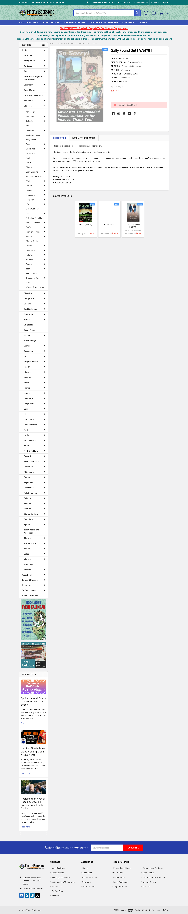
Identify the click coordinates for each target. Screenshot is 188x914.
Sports (29, 264)
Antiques (28, 66)
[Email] (118, 113)
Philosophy (29, 472)
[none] (80, 85)
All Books (28, 55)
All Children (30, 112)
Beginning (30, 130)
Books (24, 50)
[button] (33, 619)
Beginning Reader (33, 135)
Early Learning (32, 171)
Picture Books (32, 241)
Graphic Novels (31, 361)
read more (25, 723)
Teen (28, 268)
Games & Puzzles (30, 580)
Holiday (29, 190)
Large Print (29, 403)
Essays (27, 319)
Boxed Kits (30, 153)
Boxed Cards (30, 90)
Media (26, 435)
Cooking (29, 158)
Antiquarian (29, 60)
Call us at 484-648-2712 (33, 888)
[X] (37, 895)
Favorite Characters (34, 176)
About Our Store (27, 22)
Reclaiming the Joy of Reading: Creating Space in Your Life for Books (33, 803)
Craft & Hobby (30, 309)
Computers (29, 298)
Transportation (32, 278)
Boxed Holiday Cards (33, 95)
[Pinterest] (134, 113)
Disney (29, 167)
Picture (29, 236)
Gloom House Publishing (153, 868)
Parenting (28, 456)
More (142, 22)
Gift (25, 356)
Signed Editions (31, 514)
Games (27, 345)
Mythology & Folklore (34, 218)
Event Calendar (51, 22)
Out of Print (118, 872)
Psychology (29, 482)
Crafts (28, 162)
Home (26, 382)
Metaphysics (30, 440)
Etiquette (28, 324)
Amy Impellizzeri (120, 886)
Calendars (26, 585)
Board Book (31, 148)
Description (59, 138)
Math (28, 213)
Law (26, 409)
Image (27, 393)
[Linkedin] (129, 113)
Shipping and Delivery (75, 22)
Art (25, 71)
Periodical (28, 466)
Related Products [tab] (62, 195)
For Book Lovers (29, 590)
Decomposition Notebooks (154, 877)
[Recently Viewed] (147, 13)
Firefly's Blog (57, 891)
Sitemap (55, 895)
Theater (27, 538)
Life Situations (32, 208)
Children (28, 105)
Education (28, 314)
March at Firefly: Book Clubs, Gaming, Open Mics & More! (33, 751)
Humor (27, 387)
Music (26, 445)
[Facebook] (113, 113)
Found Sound (109, 224)
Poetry (29, 245)
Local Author (30, 419)
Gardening (28, 351)
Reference (30, 250)
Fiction (29, 181)
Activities (30, 116)
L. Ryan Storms (149, 882)
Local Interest (30, 424)
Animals (29, 121)
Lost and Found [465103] (133, 225)
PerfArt (29, 227)
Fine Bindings (30, 340)
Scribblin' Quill (119, 877)
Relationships (30, 493)
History (29, 185)
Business (28, 100)
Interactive (30, 195)
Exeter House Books (122, 868)
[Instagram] (27, 895)
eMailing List (129, 22)
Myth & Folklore (31, 451)
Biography (28, 84)
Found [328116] (85, 224)
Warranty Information (83, 138)
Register (165, 2)
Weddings (28, 564)
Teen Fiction (31, 273)
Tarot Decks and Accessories (31, 531)
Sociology (28, 519)
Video (26, 554)
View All (146, 886)
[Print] (124, 113)
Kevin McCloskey (120, 882)
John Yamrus (148, 872)
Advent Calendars (30, 595)
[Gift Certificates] (154, 13)
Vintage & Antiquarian (35, 287)
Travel (27, 548)
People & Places (33, 222)
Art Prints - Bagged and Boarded (33, 78)
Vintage (29, 282)
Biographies (31, 139)
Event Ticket (30, 330)
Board (28, 144)
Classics (28, 293)
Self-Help (28, 508)
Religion (29, 255)
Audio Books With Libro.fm (104, 22)
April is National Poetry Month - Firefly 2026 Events (33, 701)
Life (27, 204)
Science (29, 259)
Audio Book (27, 575)
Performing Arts (33, 231)
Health (27, 366)
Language (30, 199)
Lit (25, 414)
